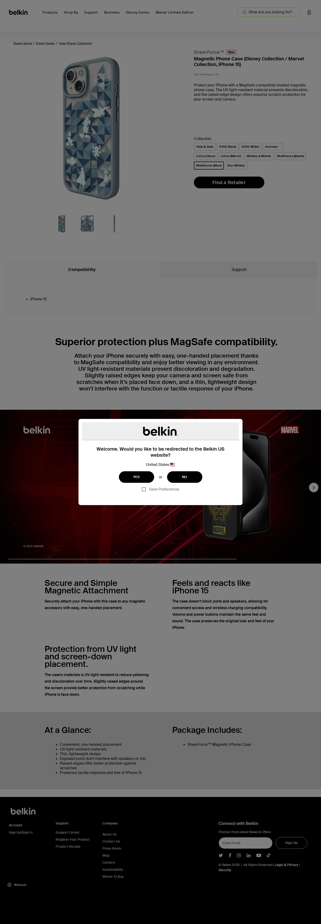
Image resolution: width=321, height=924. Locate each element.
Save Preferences (164, 489)
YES (136, 477)
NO (184, 477)
